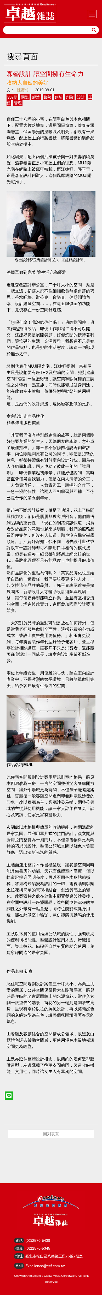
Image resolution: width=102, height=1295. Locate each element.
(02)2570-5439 (37, 1240)
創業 (70, 97)
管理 (18, 103)
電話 (19, 1240)
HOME (30, 13)
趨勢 (47, 97)
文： (10, 90)
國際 (25, 97)
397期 (12, 97)
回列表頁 (51, 1134)
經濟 (36, 97)
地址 (19, 1256)
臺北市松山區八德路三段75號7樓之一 (56, 1256)
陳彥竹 (23, 90)
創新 (59, 97)
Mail (19, 1266)
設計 (81, 97)
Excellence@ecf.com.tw (45, 1266)
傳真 (19, 1248)
